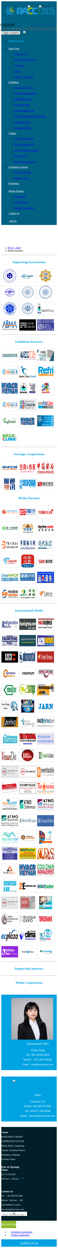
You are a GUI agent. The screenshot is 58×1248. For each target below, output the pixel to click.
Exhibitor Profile (22, 128)
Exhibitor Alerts (22, 122)
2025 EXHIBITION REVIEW (30, 116)
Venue (17, 71)
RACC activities (22, 172)
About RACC (21, 54)
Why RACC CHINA (25, 59)
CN (33, 6)
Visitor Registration (24, 138)
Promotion (14, 183)
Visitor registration (20, 1235)
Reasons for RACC (24, 87)
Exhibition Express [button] (18, 167)
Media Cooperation (24, 208)
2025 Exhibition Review (26, 150)
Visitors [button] (12, 133)
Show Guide (20, 156)
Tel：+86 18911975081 (12, 1196)
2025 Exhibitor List (24, 110)
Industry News (21, 178)
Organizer (19, 65)
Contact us (14, 213)
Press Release (21, 202)
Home (16, 40)
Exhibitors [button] (14, 82)
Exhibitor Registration (25, 93)
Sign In (46, 6)
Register (8, 1224)
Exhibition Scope (23, 99)
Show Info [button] (14, 48)
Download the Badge (25, 161)
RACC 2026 (14, 247)
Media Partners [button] (16, 191)
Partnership (20, 196)
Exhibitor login (21, 105)
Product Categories (24, 77)
